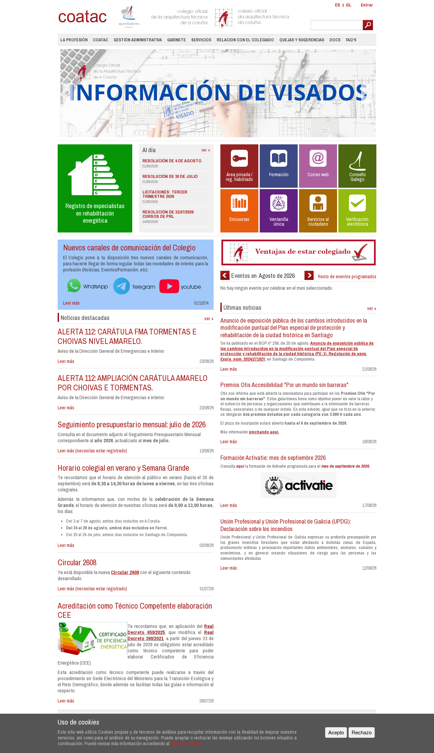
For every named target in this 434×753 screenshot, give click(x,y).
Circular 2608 (77, 562)
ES (337, 5)
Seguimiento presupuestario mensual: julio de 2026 (131, 424)
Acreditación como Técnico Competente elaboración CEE (135, 610)
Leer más (71, 303)
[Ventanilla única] (279, 211)
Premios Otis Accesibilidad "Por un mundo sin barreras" (284, 385)
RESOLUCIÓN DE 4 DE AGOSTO (171, 161)
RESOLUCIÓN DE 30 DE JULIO (170, 176)
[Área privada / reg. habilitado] (240, 166)
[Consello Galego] (357, 166)
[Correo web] (318, 166)
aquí (240, 466)
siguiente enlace (186, 743)
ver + (205, 150)
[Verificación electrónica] (357, 211)
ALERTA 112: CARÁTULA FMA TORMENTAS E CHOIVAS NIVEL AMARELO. (127, 336)
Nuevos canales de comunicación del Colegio (129, 247)
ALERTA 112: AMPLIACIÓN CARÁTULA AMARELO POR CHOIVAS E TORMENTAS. (133, 383)
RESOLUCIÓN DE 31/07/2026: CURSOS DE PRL (168, 214)
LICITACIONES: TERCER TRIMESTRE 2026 (164, 194)
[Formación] (279, 166)
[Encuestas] (240, 211)
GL (348, 5)
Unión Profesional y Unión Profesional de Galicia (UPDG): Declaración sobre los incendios (285, 525)
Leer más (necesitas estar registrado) (92, 451)
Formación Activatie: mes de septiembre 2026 (273, 457)
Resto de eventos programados (347, 276)
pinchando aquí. (264, 432)
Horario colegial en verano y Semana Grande (123, 468)
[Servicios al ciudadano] (318, 211)
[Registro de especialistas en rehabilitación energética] (95, 188)
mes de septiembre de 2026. (345, 466)
